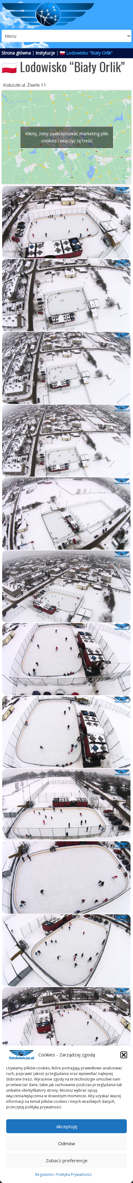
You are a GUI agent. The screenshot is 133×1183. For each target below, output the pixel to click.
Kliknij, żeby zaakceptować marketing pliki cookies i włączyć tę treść (66, 137)
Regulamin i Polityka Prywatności (63, 1174)
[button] (124, 1055)
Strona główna (16, 53)
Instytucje (45, 53)
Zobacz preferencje (67, 1160)
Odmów (66, 1143)
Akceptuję (66, 1126)
